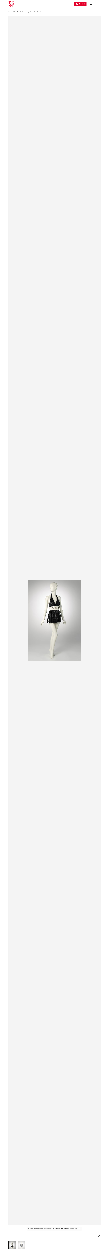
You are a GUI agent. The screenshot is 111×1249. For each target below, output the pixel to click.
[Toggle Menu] (98, 4)
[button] (98, 1236)
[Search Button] (91, 4)
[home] (9, 12)
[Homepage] (11, 4)
